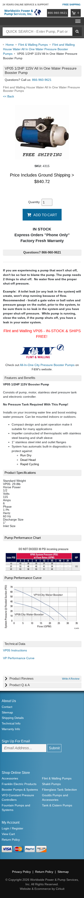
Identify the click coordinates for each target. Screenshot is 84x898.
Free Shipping (71, 4)
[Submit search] (77, 31)
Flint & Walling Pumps (57, 778)
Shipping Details (13, 718)
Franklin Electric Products (19, 784)
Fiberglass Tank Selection (59, 789)
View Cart (8, 834)
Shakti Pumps (51, 784)
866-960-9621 (57, 12)
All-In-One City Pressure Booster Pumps (47, 365)
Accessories (10, 778)
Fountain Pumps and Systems (16, 808)
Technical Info (11, 723)
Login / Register (12, 828)
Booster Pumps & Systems (20, 789)
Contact (7, 707)
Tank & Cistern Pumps (57, 805)
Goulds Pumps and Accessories (55, 797)
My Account (10, 822)
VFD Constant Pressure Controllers (18, 797)
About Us (9, 701)
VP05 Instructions (15, 650)
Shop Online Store (16, 772)
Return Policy (11, 839)
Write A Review (70, 678)
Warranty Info (11, 729)
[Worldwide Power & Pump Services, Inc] (22, 12)
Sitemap (7, 712)
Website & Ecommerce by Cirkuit (42, 888)
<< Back (8, 96)
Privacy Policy (21, 871)
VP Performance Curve (18, 658)
